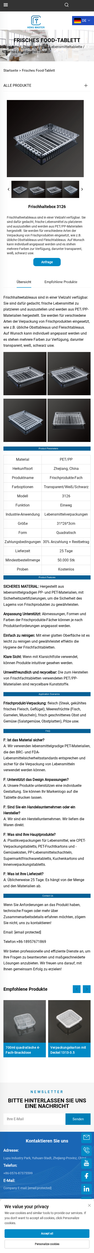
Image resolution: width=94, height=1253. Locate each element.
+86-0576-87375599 (18, 1173)
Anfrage (47, 262)
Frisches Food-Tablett (38, 70)
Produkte (30, 47)
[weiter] (82, 189)
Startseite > (12, 70)
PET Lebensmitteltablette (62, 47)
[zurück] (8, 189)
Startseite (11, 47)
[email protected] (27, 932)
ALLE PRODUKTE (17, 85)
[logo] (36, 20)
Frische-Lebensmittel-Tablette (27, 52)
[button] (77, 989)
